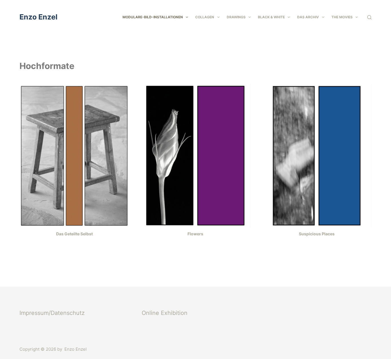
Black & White (271, 17)
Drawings (236, 17)
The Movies (342, 17)
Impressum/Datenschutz (52, 312)
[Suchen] (369, 17)
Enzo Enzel (38, 17)
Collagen (204, 17)
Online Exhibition (164, 312)
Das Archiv (308, 17)
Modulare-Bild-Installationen (153, 17)
